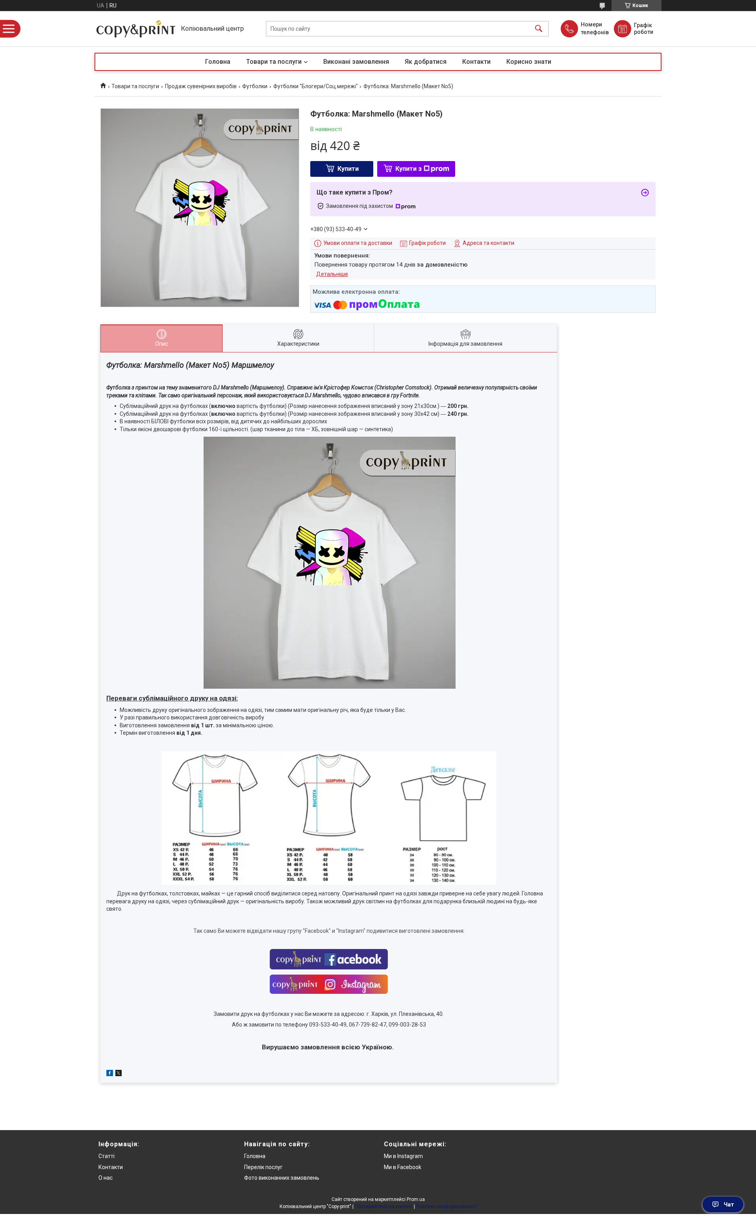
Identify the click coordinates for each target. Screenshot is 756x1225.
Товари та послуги (274, 61)
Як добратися (426, 61)
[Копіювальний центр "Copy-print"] (135, 28)
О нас (105, 1178)
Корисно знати (528, 61)
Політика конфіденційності (446, 1206)
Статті (106, 1156)
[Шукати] (538, 29)
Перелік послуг (263, 1167)
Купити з (408, 168)
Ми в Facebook (402, 1167)
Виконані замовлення (356, 61)
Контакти (476, 61)
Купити (348, 168)
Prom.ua (416, 1199)
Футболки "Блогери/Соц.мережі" (315, 86)
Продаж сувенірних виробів (201, 86)
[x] (118, 1074)
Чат (729, 1204)
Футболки (254, 86)
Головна (217, 61)
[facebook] (109, 1074)
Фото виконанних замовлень (281, 1178)
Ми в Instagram (403, 1156)
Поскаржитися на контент (384, 1206)
